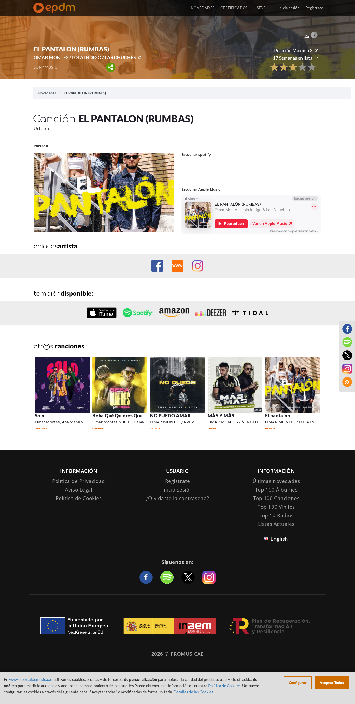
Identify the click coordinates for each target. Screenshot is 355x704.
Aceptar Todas (332, 682)
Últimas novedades (276, 481)
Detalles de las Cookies (193, 691)
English (279, 538)
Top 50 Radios (276, 515)
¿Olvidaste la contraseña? (177, 498)
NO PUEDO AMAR (170, 416)
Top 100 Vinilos (276, 506)
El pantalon (277, 416)
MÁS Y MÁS (221, 416)
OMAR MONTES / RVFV (172, 422)
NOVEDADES (202, 7)
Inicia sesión (288, 7)
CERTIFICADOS (234, 7)
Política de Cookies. (224, 685)
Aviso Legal (78, 489)
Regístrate (314, 7)
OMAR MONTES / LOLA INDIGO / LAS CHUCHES (85, 57)
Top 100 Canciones (276, 498)
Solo (39, 416)
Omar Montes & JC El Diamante (121, 422)
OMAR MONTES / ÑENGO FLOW (238, 422)
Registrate (177, 481)
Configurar (298, 682)
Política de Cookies (79, 498)
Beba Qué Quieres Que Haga (123, 416)
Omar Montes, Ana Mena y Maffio (65, 422)
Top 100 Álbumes (276, 489)
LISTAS (259, 7)
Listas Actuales (276, 524)
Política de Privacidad (78, 481)
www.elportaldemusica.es (31, 679)
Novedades (47, 93)
